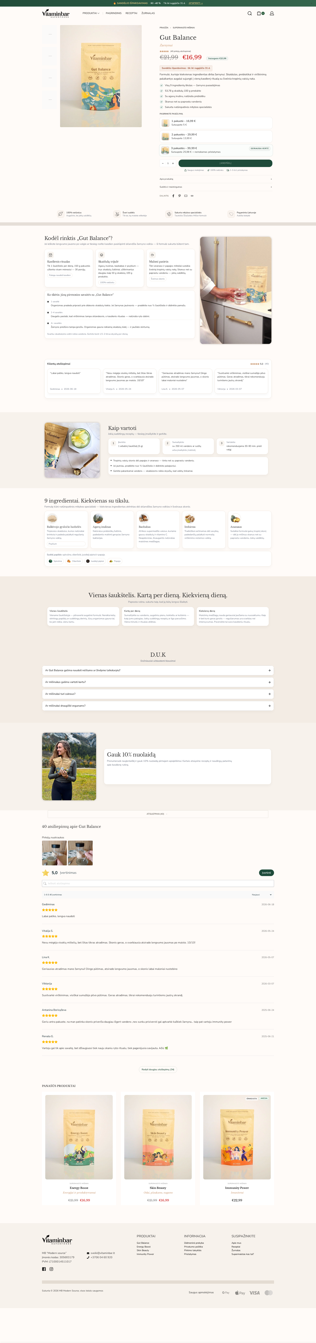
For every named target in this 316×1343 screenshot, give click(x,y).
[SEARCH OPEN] (250, 13)
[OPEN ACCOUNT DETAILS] (272, 13)
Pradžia (164, 27)
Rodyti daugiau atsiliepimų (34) (158, 1069)
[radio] (216, 123)
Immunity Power (237, 1187)
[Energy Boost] (79, 1137)
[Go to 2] (49, 56)
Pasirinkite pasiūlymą (171, 114)
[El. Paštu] (185, 195)
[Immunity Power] (237, 1137)
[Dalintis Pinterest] (179, 195)
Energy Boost (79, 1187)
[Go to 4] (49, 99)
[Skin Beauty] (158, 1137)
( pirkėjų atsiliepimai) (180, 51)
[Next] (133, 76)
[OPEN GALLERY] (101, 76)
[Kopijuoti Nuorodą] (192, 195)
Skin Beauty (158, 1187)
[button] (158, 814)
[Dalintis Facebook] (173, 195)
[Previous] (69, 76)
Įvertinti (266, 872)
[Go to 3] (49, 78)
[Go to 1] (49, 34)
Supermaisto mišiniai (184, 27)
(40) (267, 364)
